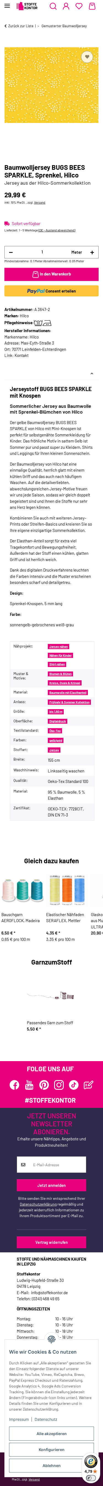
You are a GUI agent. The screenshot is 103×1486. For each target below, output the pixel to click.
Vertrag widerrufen (51, 1242)
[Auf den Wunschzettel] (87, 57)
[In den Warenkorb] (8, 43)
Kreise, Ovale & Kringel (64, 683)
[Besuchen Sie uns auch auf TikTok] (74, 1085)
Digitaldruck (57, 721)
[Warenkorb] (92, 6)
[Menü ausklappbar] (7, 3)
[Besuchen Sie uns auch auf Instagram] (59, 1085)
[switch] (91, 1478)
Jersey (54, 750)
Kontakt (22, 355)
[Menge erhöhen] (92, 252)
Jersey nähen (58, 646)
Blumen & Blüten (60, 674)
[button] (53, 6)
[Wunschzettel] (79, 6)
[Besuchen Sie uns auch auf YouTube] (29, 1085)
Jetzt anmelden (51, 1185)
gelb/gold (55, 740)
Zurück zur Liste (21, 26)
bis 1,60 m (55, 711)
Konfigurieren (52, 1449)
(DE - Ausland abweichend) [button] (56, 230)
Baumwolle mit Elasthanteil (68, 692)
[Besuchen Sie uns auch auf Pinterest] (44, 1085)
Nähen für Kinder (60, 655)
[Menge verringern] (11, 252)
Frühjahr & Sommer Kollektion (69, 702)
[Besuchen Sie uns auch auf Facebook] (14, 1085)
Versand (39, 202)
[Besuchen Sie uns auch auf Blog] (89, 1085)
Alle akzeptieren (52, 1433)
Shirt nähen (57, 664)
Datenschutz (46, 1419)
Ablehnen (52, 1465)
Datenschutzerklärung (38, 1204)
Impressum (19, 1419)
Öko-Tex (55, 731)
